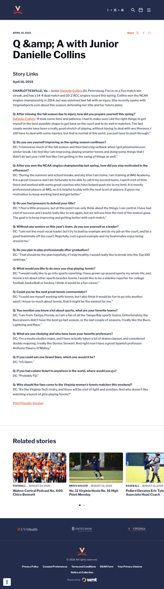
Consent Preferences (55, 566)
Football (19, 485)
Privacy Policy (30, 566)
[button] (80, 505)
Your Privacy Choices (130, 566)
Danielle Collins (71, 91)
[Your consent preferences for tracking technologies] (7, 582)
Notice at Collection (82, 572)
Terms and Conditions (83, 566)
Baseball (132, 485)
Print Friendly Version (28, 403)
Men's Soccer (78, 485)
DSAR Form (106, 566)
